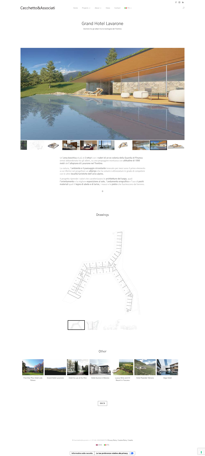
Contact (117, 8)
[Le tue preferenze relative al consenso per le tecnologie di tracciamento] (201, 452)
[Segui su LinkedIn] (182, 2)
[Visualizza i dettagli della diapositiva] (33, 367)
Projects (85, 8)
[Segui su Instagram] (179, 2)
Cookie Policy (122, 440)
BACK (102, 403)
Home (75, 8)
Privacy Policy (112, 440)
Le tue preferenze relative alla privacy (112, 453)
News (108, 8)
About (97, 8)
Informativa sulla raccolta (82, 453)
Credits (130, 440)
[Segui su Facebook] (176, 2)
